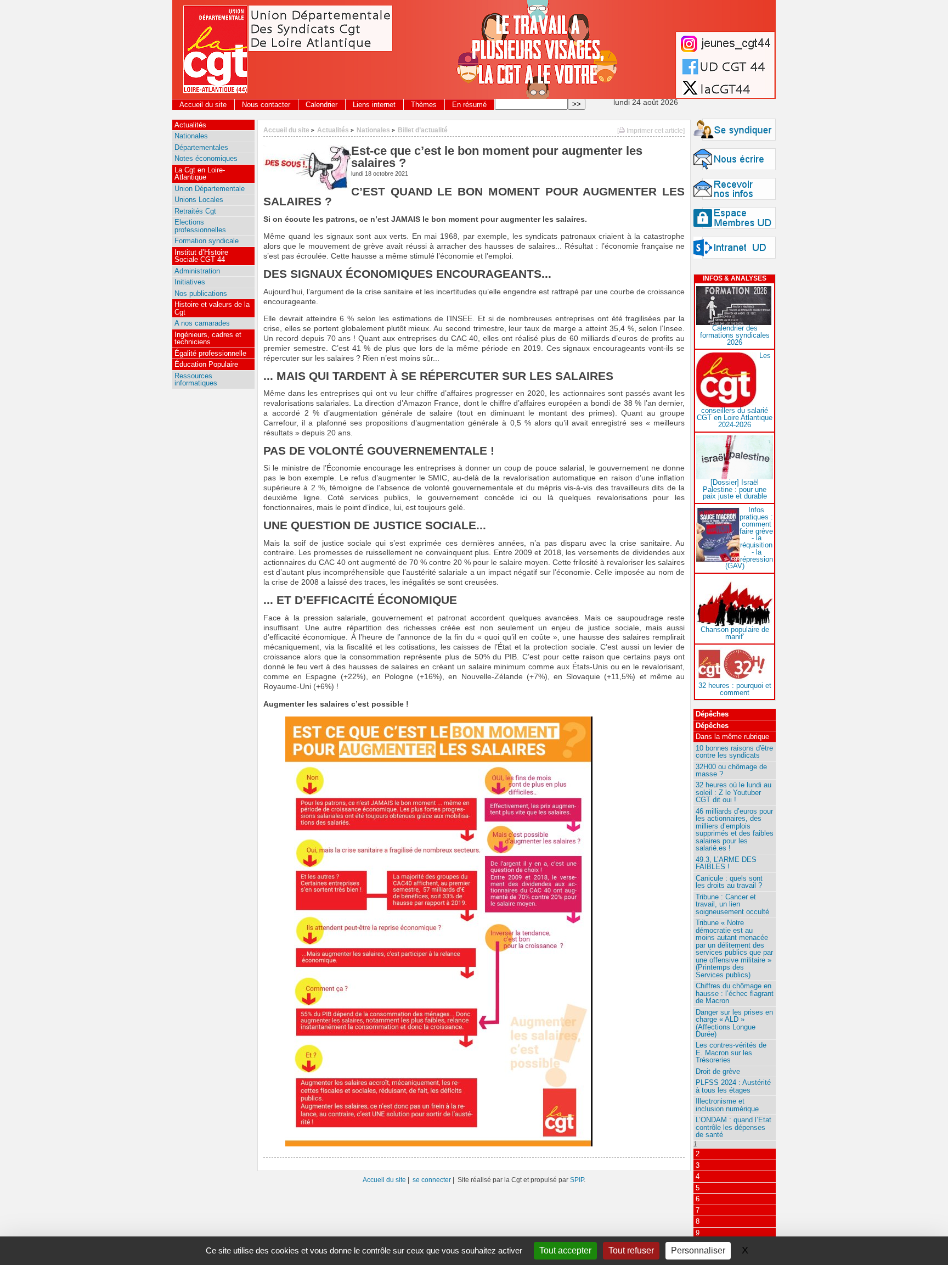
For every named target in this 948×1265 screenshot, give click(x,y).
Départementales (201, 147)
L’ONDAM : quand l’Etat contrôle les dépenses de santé (733, 1127)
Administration (197, 271)
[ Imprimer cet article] (651, 130)
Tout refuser (631, 1250)
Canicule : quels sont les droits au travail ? (729, 881)
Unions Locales (198, 199)
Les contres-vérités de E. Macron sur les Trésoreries (731, 1052)
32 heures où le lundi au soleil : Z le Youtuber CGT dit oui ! (733, 792)
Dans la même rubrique (732, 736)
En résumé (469, 104)
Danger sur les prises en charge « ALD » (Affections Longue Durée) (734, 1023)
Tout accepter (565, 1250)
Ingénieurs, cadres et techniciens (207, 338)
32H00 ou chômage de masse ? (731, 770)
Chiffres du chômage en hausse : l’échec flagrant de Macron (735, 993)
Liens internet (374, 104)
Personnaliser (698, 1250)
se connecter (432, 1179)
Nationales (373, 129)
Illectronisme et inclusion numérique (727, 1104)
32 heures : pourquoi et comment (734, 689)
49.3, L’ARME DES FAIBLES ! (726, 863)
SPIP (577, 1179)
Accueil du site (203, 104)
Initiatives (189, 282)
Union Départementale (209, 188)
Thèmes (424, 104)
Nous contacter (266, 104)
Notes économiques (206, 158)
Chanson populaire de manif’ (735, 633)
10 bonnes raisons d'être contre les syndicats (734, 751)
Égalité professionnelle (210, 353)
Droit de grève (718, 1071)
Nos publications (200, 293)
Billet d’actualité (423, 129)
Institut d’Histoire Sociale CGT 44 (201, 256)
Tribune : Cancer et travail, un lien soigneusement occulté (732, 904)
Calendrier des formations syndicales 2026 (735, 335)
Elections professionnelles (200, 225)
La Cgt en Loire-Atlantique (199, 173)
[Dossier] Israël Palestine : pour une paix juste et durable (735, 489)
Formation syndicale (206, 241)
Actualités (333, 129)
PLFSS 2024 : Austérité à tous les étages (733, 1086)
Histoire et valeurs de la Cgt (212, 308)
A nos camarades (202, 323)
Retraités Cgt (195, 211)
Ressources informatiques (195, 379)
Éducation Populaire (206, 364)
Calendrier (321, 104)
